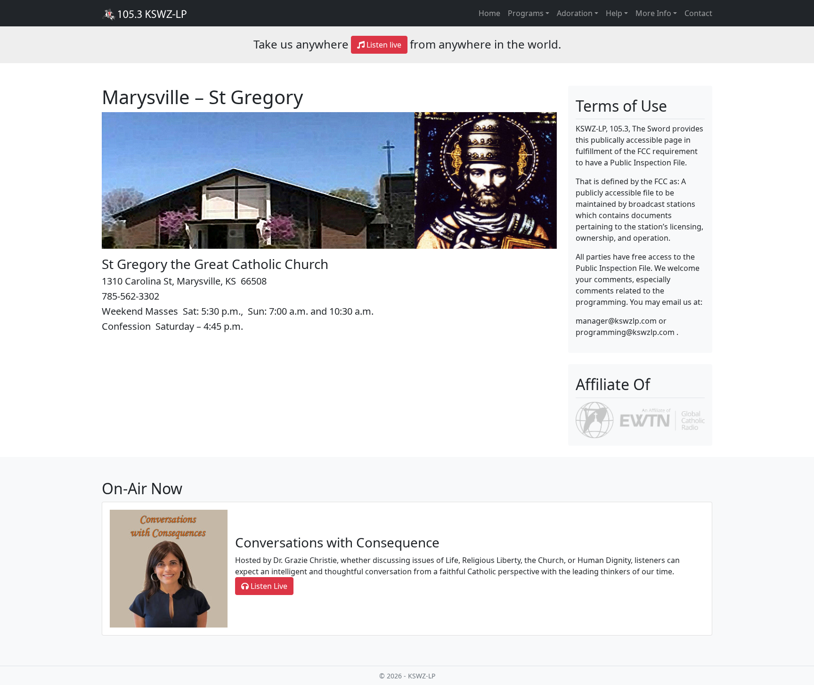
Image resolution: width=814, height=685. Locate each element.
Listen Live (268, 586)
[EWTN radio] (640, 419)
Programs (526, 13)
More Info (653, 13)
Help (614, 13)
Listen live (383, 45)
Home (489, 13)
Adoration (575, 13)
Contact (698, 13)
